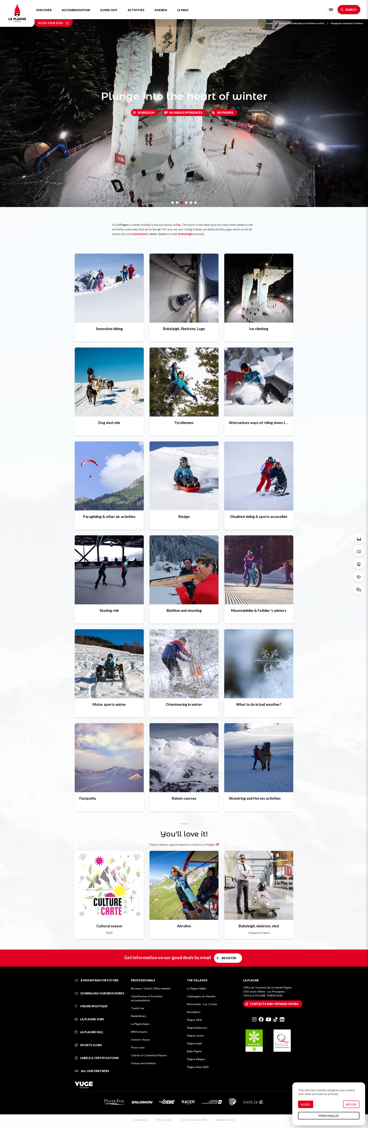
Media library (138, 1016)
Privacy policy (164, 1119)
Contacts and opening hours (274, 1004)
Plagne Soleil (194, 1043)
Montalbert (193, 1012)
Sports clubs (91, 1045)
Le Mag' (183, 10)
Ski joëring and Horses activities (255, 798)
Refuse (351, 1104)
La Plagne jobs (92, 1019)
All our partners (94, 1071)
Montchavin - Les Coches (202, 1004)
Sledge (184, 516)
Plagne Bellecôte (197, 1027)
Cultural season (109, 926)
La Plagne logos (140, 1023)
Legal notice (140, 1119)
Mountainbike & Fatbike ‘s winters (258, 610)
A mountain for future (99, 980)
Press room (138, 1047)
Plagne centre (195, 1035)
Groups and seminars (143, 1063)
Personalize (329, 1115)
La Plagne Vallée (196, 988)
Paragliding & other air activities (109, 516)
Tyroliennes (184, 422)
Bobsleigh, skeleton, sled (259, 926)
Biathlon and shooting (184, 610)
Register (229, 958)
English (331, 9)
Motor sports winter (109, 704)
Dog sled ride (109, 422)
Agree (305, 1104)
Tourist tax (137, 1008)
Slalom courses (184, 798)
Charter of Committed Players (149, 1055)
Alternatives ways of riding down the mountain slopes (259, 422)
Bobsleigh (146, 112)
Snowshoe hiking (109, 328)
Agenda (160, 10)
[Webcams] (358, 564)
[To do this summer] (358, 538)
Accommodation (76, 10)
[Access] (358, 589)
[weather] (358, 576)
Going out (108, 10)
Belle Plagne (194, 1051)
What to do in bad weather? (258, 704)
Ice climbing (258, 328)
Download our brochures (102, 993)
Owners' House (140, 1039)
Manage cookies (225, 1119)
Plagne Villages (196, 1059)
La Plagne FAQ (91, 1032)
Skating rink (109, 610)
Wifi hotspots (139, 1031)
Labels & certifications (99, 1058)
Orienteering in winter (184, 704)
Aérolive (184, 926)
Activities (136, 10)
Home (269, 23)
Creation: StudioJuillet (193, 1119)
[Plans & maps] (358, 551)
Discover (44, 10)
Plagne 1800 (194, 1019)
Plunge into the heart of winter (347, 23)
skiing (177, 224)
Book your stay (51, 23)
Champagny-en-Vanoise (201, 996)
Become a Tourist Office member (151, 988)
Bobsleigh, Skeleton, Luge (184, 328)
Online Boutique (94, 1006)
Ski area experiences (185, 112)
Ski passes (225, 112)
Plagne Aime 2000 (198, 1067)
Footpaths (87, 798)
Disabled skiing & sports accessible (258, 516)
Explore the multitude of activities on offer (301, 23)
